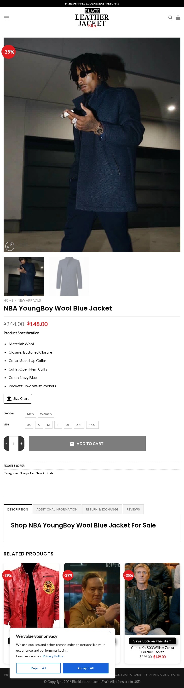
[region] (62, 653)
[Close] (110, 632)
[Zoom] (10, 246)
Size (6, 424)
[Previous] (13, 144)
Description (17, 509)
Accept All (85, 668)
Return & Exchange (102, 509)
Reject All (38, 668)
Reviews (133, 509)
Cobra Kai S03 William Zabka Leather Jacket (152, 650)
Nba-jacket (27, 473)
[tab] (18, 509)
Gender (9, 413)
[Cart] (178, 17)
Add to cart (90, 443)
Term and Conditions (162, 674)
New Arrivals (29, 300)
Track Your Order (125, 674)
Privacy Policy (53, 656)
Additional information (57, 509)
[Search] (170, 17)
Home (8, 300)
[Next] (171, 144)
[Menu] (6, 17)
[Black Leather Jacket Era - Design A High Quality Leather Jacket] (92, 18)
